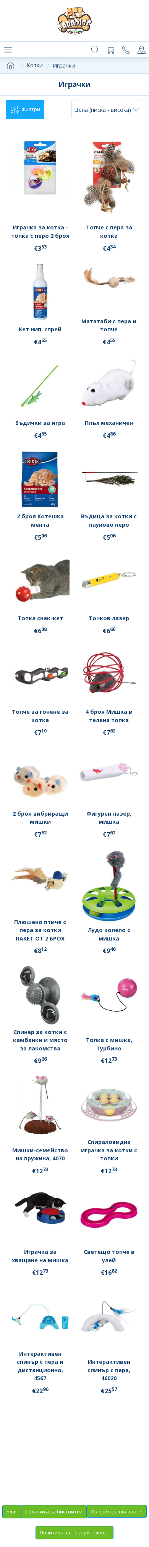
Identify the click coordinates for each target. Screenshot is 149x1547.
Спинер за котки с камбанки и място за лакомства (40, 1040)
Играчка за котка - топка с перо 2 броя (40, 231)
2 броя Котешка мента (40, 520)
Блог (11, 1511)
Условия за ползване (117, 1511)
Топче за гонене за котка (40, 716)
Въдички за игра (40, 422)
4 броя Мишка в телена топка (109, 716)
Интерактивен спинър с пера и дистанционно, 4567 (40, 1366)
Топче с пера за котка (109, 231)
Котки (35, 65)
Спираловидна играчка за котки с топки (109, 1150)
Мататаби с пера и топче (108, 325)
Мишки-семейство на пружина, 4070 (40, 1154)
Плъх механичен (109, 422)
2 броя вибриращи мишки (40, 818)
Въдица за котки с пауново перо (109, 520)
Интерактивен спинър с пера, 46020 (108, 1370)
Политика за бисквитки (54, 1511)
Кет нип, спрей (40, 329)
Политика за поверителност (74, 1532)
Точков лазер (109, 618)
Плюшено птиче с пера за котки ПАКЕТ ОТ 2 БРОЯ (40, 930)
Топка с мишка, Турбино (109, 1044)
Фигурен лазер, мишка (108, 818)
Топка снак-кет (40, 618)
